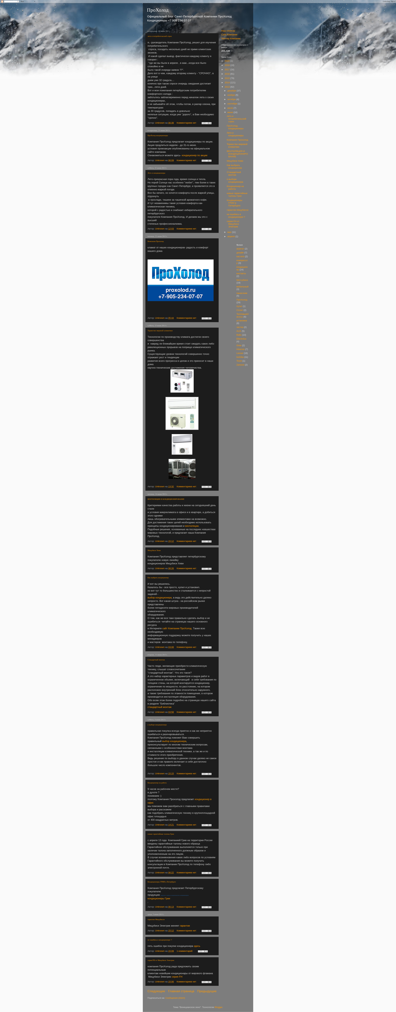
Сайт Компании (229, 34)
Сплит (239, 310)
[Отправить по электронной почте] (203, 123)
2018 (227, 65)
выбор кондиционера (160, 597)
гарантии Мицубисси (156, 919)
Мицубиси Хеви (154, 550)
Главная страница (181, 991)
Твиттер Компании (230, 38)
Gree (238, 345)
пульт (239, 306)
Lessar (239, 353)
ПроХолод (158, 9)
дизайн (240, 252)
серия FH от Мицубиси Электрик (161, 960)
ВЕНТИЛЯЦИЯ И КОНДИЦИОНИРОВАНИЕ (166, 499)
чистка (239, 327)
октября (231, 99)
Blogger (218, 1007)
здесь (197, 946)
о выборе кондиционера (157, 724)
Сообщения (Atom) (175, 998)
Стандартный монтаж (156, 659)
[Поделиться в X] (207, 123)
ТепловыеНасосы (242, 315)
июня (230, 112)
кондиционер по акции (194, 155)
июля (230, 108)
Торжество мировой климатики (160, 330)
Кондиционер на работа (157, 782)
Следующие (156, 991)
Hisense (240, 349)
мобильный (242, 286)
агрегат (240, 248)
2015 (227, 78)
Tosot (239, 361)
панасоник (241, 293)
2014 (227, 82)
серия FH (177, 976)
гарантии (185, 925)
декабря (232, 90)
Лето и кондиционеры (156, 173)
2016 (227, 74)
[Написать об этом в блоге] (205, 123)
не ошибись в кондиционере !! (160, 939)
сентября (232, 103)
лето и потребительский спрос (160, 36)
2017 (227, 69)
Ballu (239, 335)
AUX (238, 331)
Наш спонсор (228, 30)
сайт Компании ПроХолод (177, 628)
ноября (231, 95)
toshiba (240, 357)
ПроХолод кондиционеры (158, 135)
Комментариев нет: (187, 123)
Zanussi (240, 364)
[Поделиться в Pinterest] (210, 123)
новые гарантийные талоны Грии (161, 834)
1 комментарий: (185, 951)
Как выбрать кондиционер (158, 577)
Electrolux (241, 339)
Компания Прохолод (156, 241)
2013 (227, 87)
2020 (227, 61)
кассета (240, 256)
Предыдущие (207, 991)
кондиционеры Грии (159, 898)
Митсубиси (242, 280)
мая (229, 232)
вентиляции (192, 526)
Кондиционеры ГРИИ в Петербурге (162, 881)
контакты (241, 273)
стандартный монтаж (159, 707)
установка (241, 320)
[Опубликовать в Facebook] (208, 123)
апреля (231, 236)
